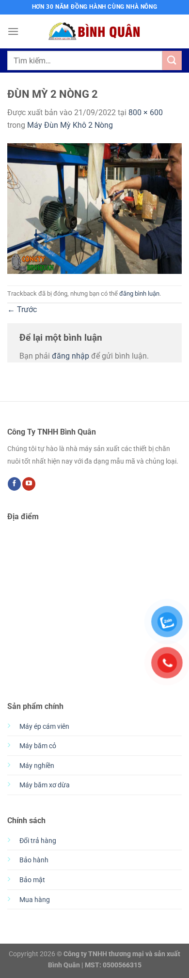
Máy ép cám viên (44, 726)
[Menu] (13, 31)
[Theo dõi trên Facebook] (14, 484)
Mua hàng (34, 900)
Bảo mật (32, 880)
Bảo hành (33, 860)
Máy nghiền (36, 766)
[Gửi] (172, 60)
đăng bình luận (139, 293)
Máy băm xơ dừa (44, 785)
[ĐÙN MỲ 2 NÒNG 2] (94, 207)
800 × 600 (145, 112)
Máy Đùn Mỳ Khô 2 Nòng (70, 125)
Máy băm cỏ (37, 746)
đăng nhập (70, 356)
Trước (22, 309)
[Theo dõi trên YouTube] (28, 484)
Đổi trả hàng (37, 841)
